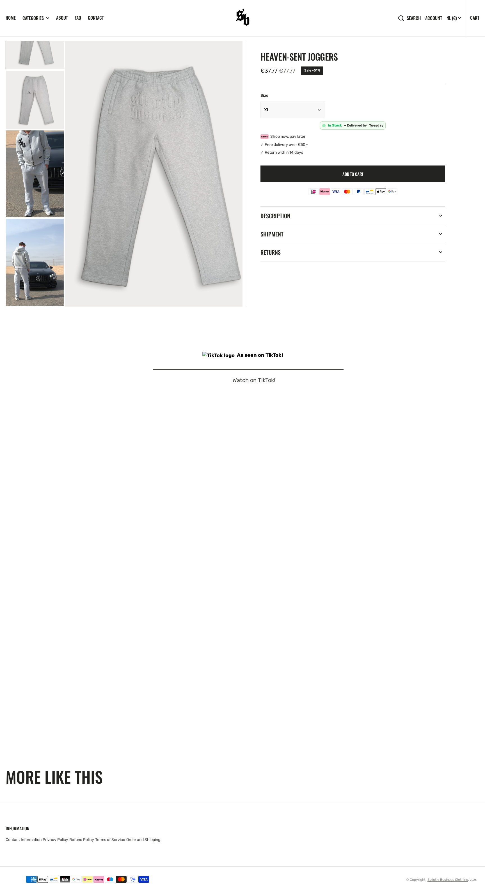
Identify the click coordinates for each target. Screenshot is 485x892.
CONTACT (96, 17)
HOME (11, 17)
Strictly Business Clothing (447, 880)
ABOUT (62, 17)
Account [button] (433, 18)
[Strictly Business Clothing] (242, 18)
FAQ (78, 17)
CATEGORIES (33, 18)
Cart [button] (474, 17)
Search (414, 18)
